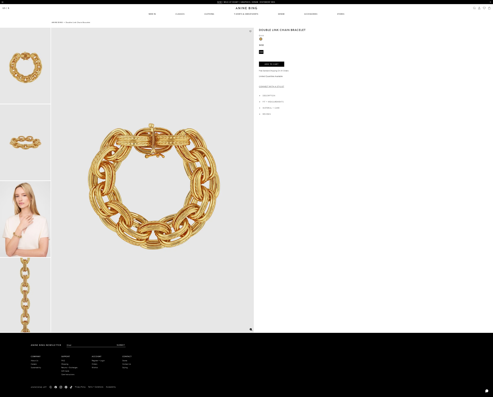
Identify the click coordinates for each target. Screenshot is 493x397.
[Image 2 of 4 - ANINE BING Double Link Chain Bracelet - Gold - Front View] (25, 142)
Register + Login (98, 361)
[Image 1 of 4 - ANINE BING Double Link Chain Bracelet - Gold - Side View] (25, 66)
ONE (261, 52)
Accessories (310, 14)
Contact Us (126, 364)
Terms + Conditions (95, 387)
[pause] (2, 2)
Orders (94, 364)
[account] (479, 8)
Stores (340, 14)
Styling (125, 367)
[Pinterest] (66, 387)
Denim (281, 14)
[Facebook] (55, 387)
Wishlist (95, 367)
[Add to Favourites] (250, 31)
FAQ (63, 361)
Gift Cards (65, 371)
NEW (219, 2)
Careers (34, 364)
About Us (34, 361)
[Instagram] (61, 387)
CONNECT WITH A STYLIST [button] (271, 86)
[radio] (260, 39)
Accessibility (111, 387)
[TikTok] (71, 387)
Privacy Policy (80, 387)
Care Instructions (67, 374)
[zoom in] (251, 329)
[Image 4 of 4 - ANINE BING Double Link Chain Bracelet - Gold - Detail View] (25, 296)
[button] (152, 180)
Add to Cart (272, 64)
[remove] (490, 2)
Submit (121, 345)
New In (152, 14)
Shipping (64, 364)
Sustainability (36, 367)
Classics (180, 14)
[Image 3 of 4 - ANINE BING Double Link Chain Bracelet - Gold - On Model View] (25, 219)
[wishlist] (484, 8)
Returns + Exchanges (69, 367)
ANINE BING (57, 22)
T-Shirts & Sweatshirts (246, 14)
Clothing (209, 14)
